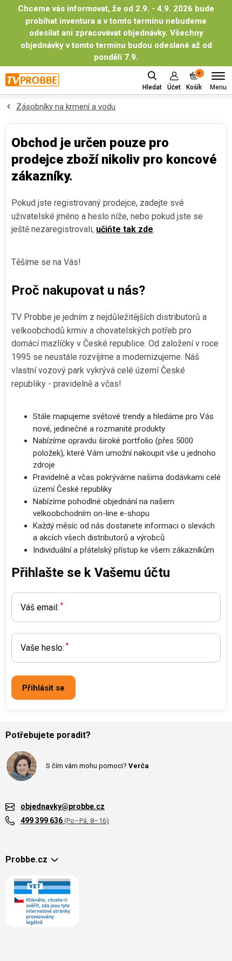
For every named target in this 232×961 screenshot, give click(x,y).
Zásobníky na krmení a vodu (65, 107)
